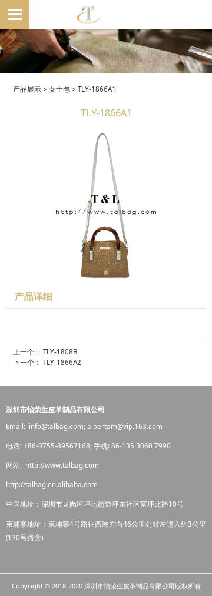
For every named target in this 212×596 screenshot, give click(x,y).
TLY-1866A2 (62, 362)
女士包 (59, 89)
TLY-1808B (60, 351)
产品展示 (27, 89)
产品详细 (33, 296)
